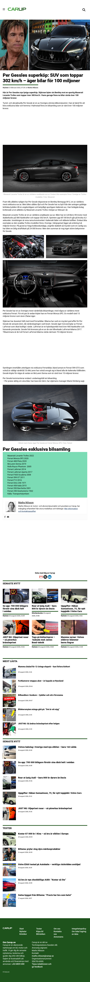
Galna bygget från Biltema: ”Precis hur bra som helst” (45, 895)
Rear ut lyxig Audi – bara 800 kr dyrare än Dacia (44, 607)
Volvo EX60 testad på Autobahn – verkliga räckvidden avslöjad (49, 864)
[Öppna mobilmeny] (4, 9)
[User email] (8, 517)
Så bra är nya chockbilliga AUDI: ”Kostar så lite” (42, 879)
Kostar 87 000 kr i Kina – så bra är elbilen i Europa (43, 833)
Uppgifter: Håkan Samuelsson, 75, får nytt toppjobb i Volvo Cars (73, 609)
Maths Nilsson (33, 87)
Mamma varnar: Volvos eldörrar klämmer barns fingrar (72, 640)
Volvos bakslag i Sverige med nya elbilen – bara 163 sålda (47, 747)
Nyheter (6, 87)
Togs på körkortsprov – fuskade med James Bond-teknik (43, 640)
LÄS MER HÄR (18, 964)
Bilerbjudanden (37, 613)
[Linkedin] (49, 577)
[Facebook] (5, 517)
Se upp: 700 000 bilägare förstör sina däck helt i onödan (15, 609)
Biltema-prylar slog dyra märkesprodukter (39, 849)
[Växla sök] (84, 10)
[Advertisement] (45, 127)
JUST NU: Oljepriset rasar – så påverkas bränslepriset (15, 640)
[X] (45, 577)
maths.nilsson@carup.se (43, 956)
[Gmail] (41, 577)
